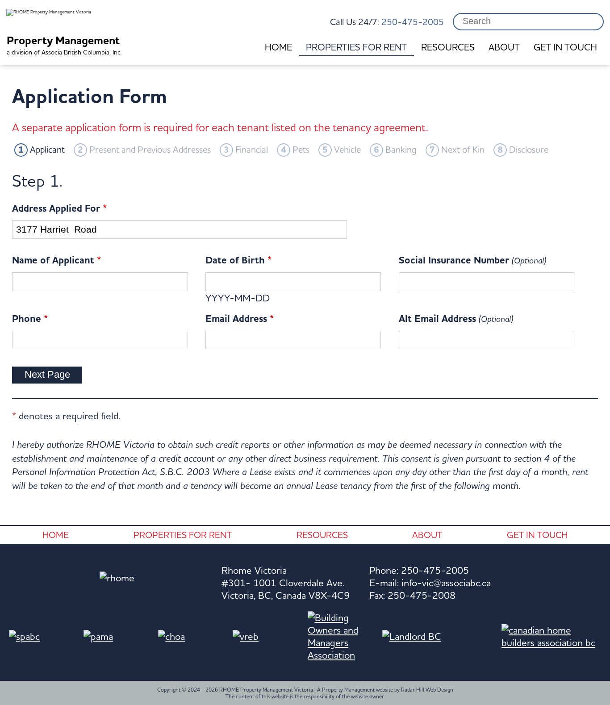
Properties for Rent (356, 47)
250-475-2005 (412, 21)
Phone (30, 318)
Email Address (239, 318)
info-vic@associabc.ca (446, 582)
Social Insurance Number (472, 260)
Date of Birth (238, 260)
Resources (448, 47)
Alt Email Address (456, 318)
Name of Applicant (56, 260)
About (504, 47)
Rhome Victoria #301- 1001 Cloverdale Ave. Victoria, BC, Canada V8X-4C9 (285, 582)
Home (278, 47)
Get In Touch (565, 47)
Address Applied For (59, 208)
